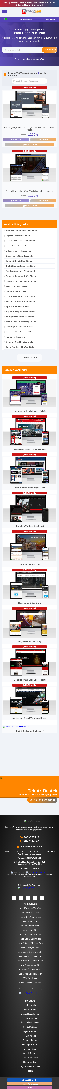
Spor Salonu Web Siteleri (17, 306)
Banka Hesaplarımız (30, 1014)
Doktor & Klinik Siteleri (16, 291)
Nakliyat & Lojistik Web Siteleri (20, 271)
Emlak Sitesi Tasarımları (17, 246)
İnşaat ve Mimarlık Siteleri (18, 236)
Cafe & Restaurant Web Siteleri (20, 296)
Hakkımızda (30, 1005)
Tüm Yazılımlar (30, 978)
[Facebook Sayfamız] (14, 898)
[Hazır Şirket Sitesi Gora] (29, 599)
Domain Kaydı (30, 1049)
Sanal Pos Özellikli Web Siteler (20, 347)
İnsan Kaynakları (30, 1084)
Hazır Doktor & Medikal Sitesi (30, 943)
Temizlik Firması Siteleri (17, 286)
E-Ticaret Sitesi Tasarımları (18, 251)
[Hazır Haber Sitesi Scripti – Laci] (29, 483)
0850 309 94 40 (31, 837)
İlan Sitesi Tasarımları (16, 337)
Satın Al (17, 139)
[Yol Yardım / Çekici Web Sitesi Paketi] (29, 714)
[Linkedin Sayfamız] (35, 898)
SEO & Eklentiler (30, 1057)
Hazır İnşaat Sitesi (30, 930)
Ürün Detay (31, 144)
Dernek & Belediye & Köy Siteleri (21, 276)
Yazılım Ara (49, 49)
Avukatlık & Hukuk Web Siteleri (20, 301)
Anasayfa (38, 59)
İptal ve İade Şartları (30, 1022)
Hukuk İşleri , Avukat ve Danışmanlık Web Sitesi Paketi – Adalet (29, 128)
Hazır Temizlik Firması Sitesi (30, 961)
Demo (45, 139)
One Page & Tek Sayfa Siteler (19, 327)
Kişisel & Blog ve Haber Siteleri (20, 311)
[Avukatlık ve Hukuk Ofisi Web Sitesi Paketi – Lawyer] (29, 168)
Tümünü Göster (29, 357)
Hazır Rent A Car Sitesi (30, 917)
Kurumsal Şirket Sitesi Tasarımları (21, 231)
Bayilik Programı (30, 1031)
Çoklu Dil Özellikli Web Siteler (20, 342)
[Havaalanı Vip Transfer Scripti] (29, 522)
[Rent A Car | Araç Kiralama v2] (16, 727)
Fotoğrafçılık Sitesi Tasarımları (20, 317)
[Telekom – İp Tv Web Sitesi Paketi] (29, 407)
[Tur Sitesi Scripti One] (29, 560)
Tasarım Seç (30, 1036)
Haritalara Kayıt (30, 1062)
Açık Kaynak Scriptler (30, 1066)
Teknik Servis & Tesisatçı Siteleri (21, 322)
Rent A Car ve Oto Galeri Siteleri (21, 241)
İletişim (30, 1071)
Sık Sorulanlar (30, 1009)
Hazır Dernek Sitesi (30, 921)
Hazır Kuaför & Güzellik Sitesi (30, 952)
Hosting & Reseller (30, 1044)
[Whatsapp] (5, 19)
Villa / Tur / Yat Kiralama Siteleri (20, 332)
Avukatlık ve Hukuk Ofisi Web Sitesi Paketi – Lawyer (29, 191)
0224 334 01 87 (31, 841)
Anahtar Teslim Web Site (30, 982)
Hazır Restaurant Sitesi (30, 934)
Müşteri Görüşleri (29, 1080)
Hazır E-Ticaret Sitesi (30, 926)
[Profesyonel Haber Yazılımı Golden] (29, 445)
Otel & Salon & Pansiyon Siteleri (21, 266)
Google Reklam (30, 1053)
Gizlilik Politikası (30, 1027)
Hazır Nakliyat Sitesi (30, 947)
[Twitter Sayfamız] (28, 898)
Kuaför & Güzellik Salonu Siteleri (21, 281)
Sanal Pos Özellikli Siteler (30, 974)
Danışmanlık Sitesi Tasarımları (20, 256)
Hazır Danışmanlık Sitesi (30, 965)
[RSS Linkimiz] (42, 898)
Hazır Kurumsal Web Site (30, 908)
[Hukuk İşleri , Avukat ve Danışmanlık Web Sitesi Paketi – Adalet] (29, 105)
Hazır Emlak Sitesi (30, 912)
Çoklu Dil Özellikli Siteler (30, 969)
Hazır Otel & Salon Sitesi (30, 939)
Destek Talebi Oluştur (41, 800)
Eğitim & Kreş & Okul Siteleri (19, 261)
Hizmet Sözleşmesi (30, 1018)
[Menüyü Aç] (4, 12)
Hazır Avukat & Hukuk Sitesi (30, 956)
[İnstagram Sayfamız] (21, 898)
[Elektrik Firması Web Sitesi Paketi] (29, 676)
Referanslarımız (30, 1040)
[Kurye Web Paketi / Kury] (29, 637)
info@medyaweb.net (30, 847)
